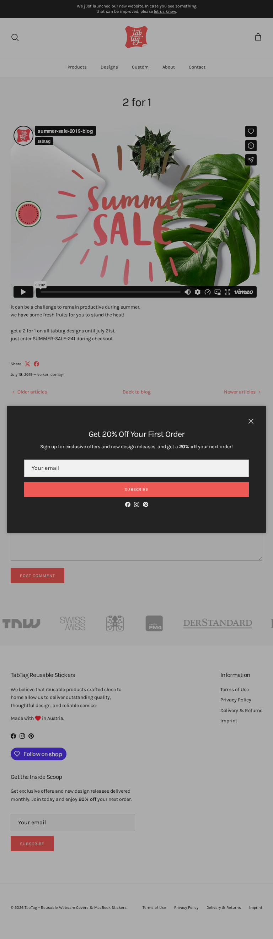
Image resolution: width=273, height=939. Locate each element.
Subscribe (136, 489)
